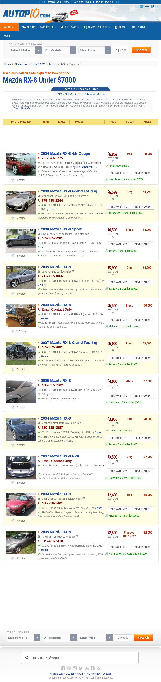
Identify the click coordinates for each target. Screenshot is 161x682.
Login (156, 6)
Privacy (96, 673)
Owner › (53, 209)
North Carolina (117, 553)
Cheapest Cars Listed (40, 27)
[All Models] (60, 50)
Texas (112, 250)
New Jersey (115, 179)
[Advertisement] (80, 136)
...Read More (19, 108)
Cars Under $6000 (127, 288)
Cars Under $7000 (133, 179)
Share (146, 6)
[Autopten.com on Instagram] (75, 668)
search (141, 50)
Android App (57, 673)
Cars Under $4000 (127, 444)
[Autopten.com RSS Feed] (98, 668)
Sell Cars (71, 27)
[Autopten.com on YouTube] (87, 668)
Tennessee (114, 212)
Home (11, 27)
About (80, 673)
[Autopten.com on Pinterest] (69, 668)
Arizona (113, 515)
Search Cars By (98, 27)
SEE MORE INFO (119, 173)
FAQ (88, 673)
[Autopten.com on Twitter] (81, 668)
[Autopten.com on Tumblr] (93, 668)
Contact (107, 673)
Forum (141, 27)
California (114, 402)
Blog (122, 27)
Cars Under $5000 (131, 402)
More (7, 36)
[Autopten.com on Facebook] (63, 668)
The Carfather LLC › (86, 167)
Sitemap (70, 673)
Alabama (113, 326)
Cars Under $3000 (129, 515)
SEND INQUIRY (142, 173)
